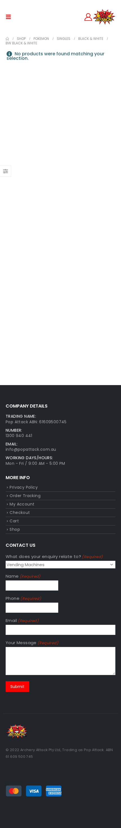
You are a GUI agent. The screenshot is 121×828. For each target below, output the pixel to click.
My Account (22, 504)
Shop (15, 529)
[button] (10, 17)
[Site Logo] (104, 17)
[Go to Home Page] (7, 38)
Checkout (20, 512)
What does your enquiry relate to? (54, 556)
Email (22, 620)
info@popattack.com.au (31, 449)
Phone (23, 598)
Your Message (32, 643)
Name (23, 576)
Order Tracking (25, 495)
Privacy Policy (24, 487)
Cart (14, 521)
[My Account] (88, 17)
